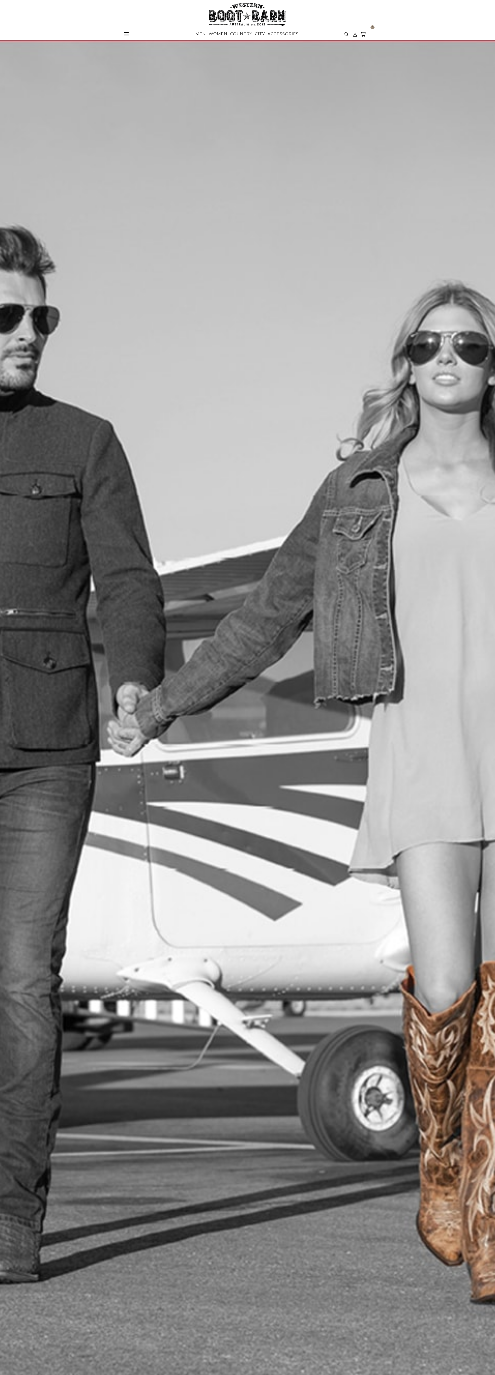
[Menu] (126, 34)
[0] (365, 35)
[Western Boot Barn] (247, 14)
